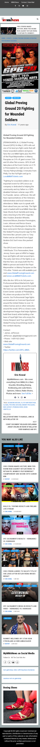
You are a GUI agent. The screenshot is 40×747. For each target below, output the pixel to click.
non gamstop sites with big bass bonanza (18, 670)
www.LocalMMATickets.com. (19, 276)
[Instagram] (21, 397)
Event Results (9, 446)
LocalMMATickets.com (13, 176)
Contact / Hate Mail (27, 2)
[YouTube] (25, 397)
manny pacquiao (28, 405)
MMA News (15, 2)
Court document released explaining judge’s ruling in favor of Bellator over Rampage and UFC (21, 425)
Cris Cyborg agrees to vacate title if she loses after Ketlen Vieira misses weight (20, 573)
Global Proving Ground (12, 405)
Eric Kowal (12, 125)
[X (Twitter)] (18, 397)
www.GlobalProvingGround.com (20, 273)
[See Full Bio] (32, 393)
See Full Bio (26, 393)
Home (7, 2)
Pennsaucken (18, 407)
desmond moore (14, 403)
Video (34, 586)
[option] (20, 32)
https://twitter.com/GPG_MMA (16, 350)
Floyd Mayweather (28, 403)
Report (7, 479)
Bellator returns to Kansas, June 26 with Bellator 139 (18, 416)
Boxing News (8, 486)
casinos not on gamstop (12, 678)
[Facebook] (15, 397)
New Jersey (7, 407)
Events (8, 98)
